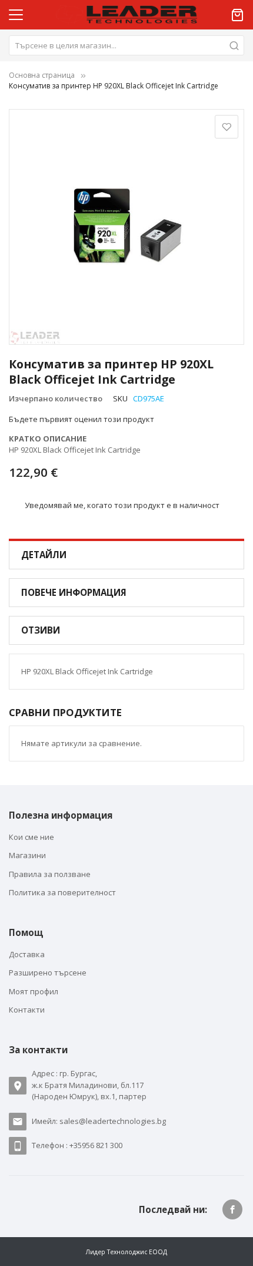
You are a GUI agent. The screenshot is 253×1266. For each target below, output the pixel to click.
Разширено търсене (47, 972)
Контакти (27, 1009)
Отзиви (40, 630)
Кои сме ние (31, 837)
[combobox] (126, 45)
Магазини (27, 855)
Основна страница (42, 75)
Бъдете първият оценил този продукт (81, 419)
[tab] (126, 554)
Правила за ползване (50, 874)
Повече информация (73, 592)
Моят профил (33, 991)
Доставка (27, 954)
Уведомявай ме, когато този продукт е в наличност (122, 505)
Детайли (43, 555)
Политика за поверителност (62, 892)
